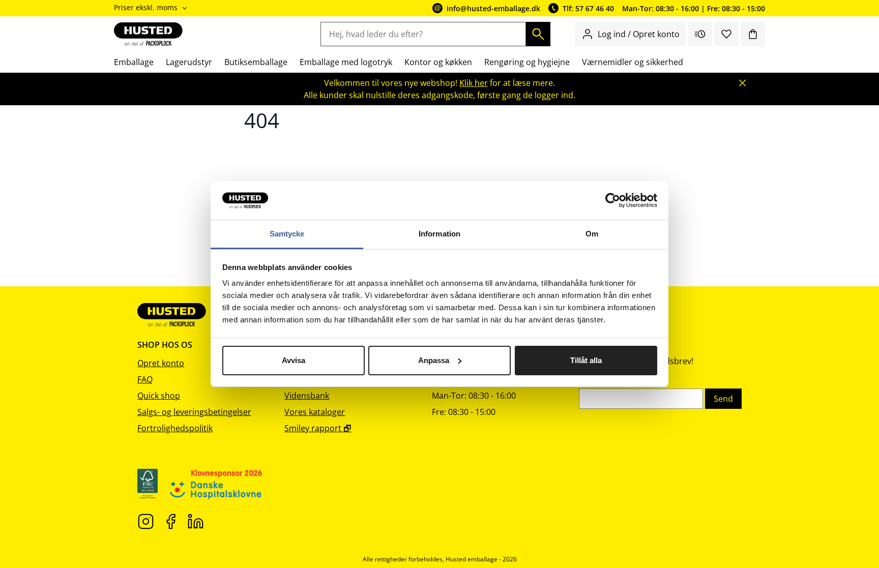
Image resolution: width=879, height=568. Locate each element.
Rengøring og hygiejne (527, 62)
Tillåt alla (586, 360)
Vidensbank (306, 395)
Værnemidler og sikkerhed (632, 62)
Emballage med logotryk (346, 62)
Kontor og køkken (438, 62)
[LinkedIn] (195, 521)
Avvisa (293, 360)
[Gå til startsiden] (148, 34)
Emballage (134, 62)
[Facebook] (170, 521)
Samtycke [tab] (287, 233)
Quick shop (158, 395)
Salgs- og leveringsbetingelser (194, 411)
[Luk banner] (742, 83)
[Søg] (538, 34)
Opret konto (160, 363)
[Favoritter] (726, 34)
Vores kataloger (314, 411)
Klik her (473, 82)
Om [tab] (591, 233)
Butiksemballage (255, 62)
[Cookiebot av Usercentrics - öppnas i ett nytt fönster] (612, 200)
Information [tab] (439, 233)
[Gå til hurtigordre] (700, 34)
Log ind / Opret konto (639, 34)
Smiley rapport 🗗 (317, 428)
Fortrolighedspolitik (175, 428)
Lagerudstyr (189, 62)
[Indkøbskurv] (753, 34)
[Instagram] (145, 521)
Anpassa (433, 360)
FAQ (145, 379)
